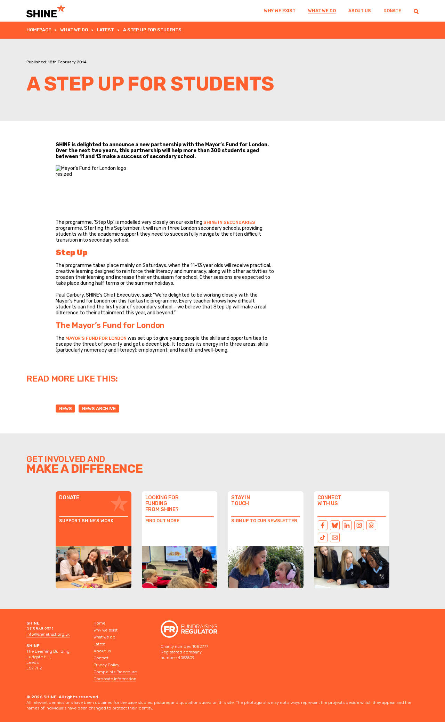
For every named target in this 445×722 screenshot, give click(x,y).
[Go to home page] (54, 11)
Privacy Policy (106, 664)
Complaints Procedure (115, 671)
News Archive (98, 408)
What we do (322, 10)
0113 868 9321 (39, 628)
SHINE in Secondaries (229, 222)
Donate (392, 10)
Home (99, 623)
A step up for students (152, 29)
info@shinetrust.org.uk (48, 634)
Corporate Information (115, 678)
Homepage (38, 29)
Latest (105, 29)
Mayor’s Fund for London (96, 338)
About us (359, 10)
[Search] (416, 11)
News (65, 408)
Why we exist (280, 10)
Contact (101, 658)
